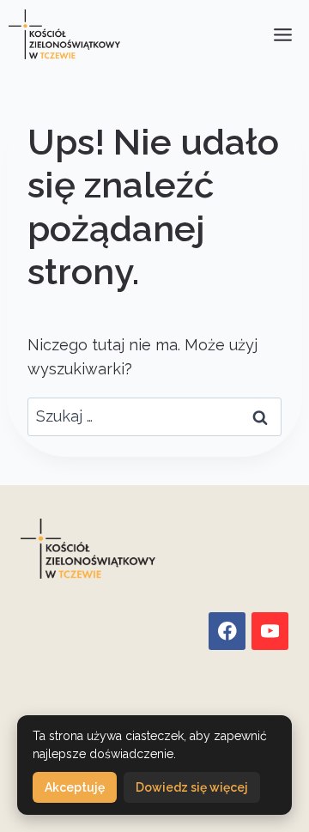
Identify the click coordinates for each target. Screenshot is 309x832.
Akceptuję (75, 787)
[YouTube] (269, 630)
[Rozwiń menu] (282, 34)
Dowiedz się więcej (192, 787)
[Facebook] (227, 630)
